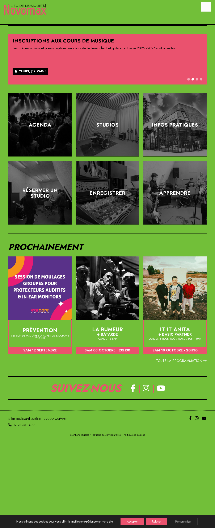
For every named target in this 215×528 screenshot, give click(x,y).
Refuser (156, 521)
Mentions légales (79, 435)
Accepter (132, 521)
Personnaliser (183, 521)
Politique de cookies (134, 435)
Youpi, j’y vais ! (32, 71)
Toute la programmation (179, 360)
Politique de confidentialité (106, 435)
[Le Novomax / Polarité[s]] (25, 10)
